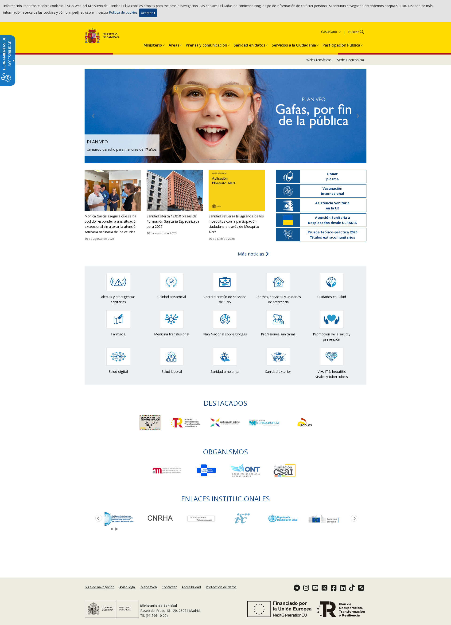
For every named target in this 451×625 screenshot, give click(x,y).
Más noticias (251, 254)
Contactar (169, 587)
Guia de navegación (99, 587)
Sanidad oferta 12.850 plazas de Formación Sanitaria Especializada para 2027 (173, 221)
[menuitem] (152, 44)
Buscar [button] (353, 32)
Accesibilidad (191, 587)
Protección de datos (221, 587)
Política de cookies (123, 12)
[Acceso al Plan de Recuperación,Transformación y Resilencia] (186, 422)
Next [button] (353, 518)
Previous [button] (97, 518)
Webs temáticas (318, 60)
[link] (125, 518)
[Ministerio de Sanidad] (102, 36)
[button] (325, 31)
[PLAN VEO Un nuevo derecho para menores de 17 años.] (225, 115)
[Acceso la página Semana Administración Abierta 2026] (151, 422)
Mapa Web (148, 587)
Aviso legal (127, 587)
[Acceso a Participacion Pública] (225, 422)
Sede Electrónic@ (350, 60)
